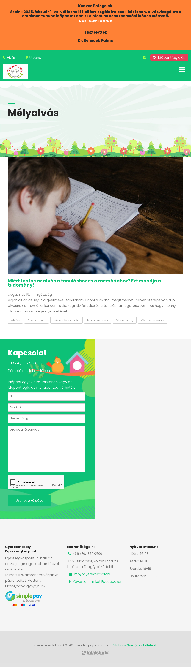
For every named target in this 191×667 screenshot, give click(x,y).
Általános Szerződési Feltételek (135, 645)
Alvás (15, 320)
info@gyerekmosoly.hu (92, 574)
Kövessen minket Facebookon (97, 581)
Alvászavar (36, 320)
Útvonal (35, 57)
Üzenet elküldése (29, 500)
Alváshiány (125, 320)
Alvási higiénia (152, 320)
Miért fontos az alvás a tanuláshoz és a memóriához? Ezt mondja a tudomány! (84, 283)
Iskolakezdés (97, 320)
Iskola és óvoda (66, 320)
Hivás (11, 57)
